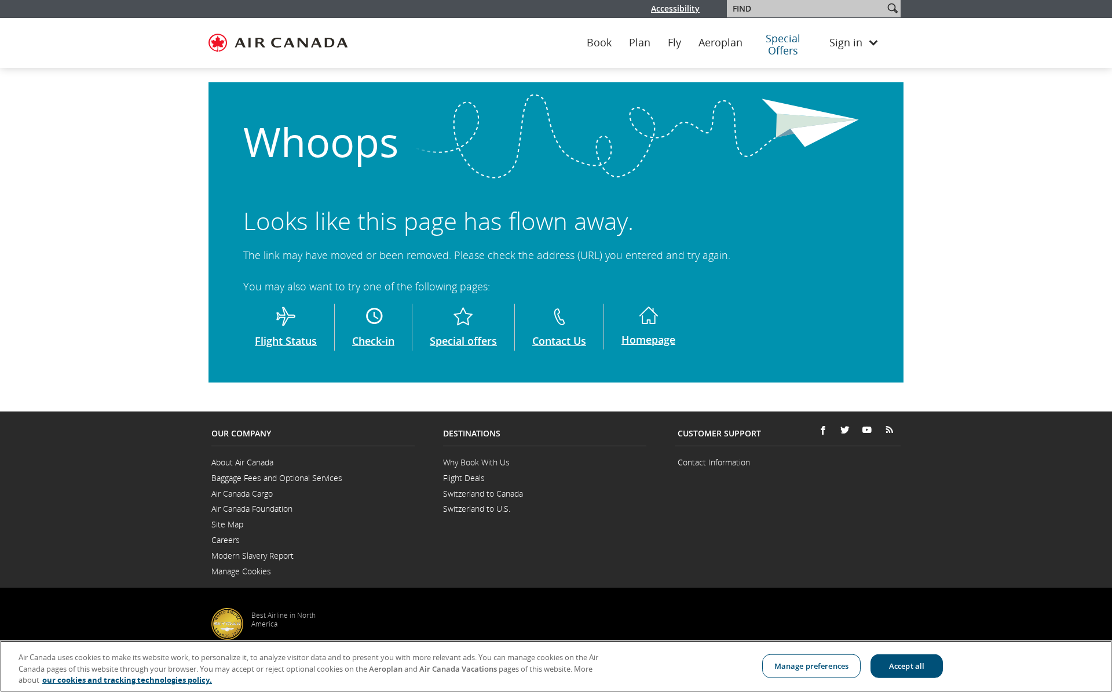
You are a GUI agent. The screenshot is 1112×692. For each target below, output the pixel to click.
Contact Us (559, 341)
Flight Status (286, 341)
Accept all (906, 665)
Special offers (463, 341)
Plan (639, 43)
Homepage (648, 340)
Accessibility (675, 8)
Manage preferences (811, 665)
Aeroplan (720, 43)
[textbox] (806, 8)
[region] (556, 666)
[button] (892, 8)
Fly (674, 43)
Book (599, 43)
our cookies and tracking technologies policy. (127, 680)
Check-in (373, 341)
